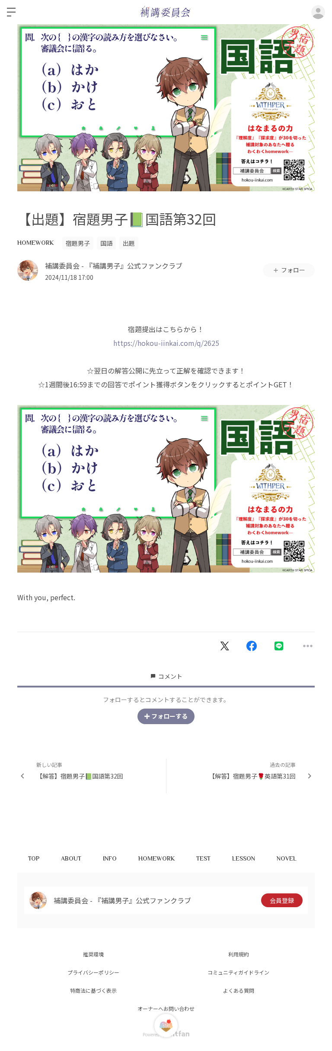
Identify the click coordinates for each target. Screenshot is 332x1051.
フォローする (169, 716)
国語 (106, 243)
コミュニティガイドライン (238, 972)
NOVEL (287, 858)
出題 (129, 243)
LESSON (243, 858)
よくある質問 (238, 990)
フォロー (293, 270)
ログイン (318, 12)
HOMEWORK (35, 242)
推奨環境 (93, 954)
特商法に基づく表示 (93, 990)
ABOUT (71, 858)
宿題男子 (78, 243)
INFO (110, 858)
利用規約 (238, 954)
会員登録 (282, 900)
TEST (203, 858)
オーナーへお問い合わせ (166, 1008)
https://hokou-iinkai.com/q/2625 (166, 343)
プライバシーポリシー (93, 972)
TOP (33, 858)
